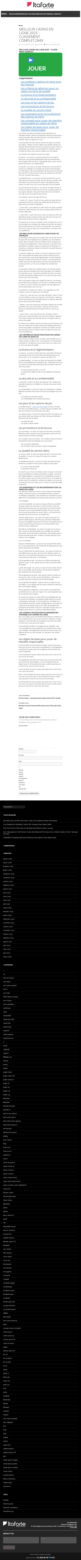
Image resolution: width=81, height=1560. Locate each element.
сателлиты (7, 1486)
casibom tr (6, 1155)
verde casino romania (10, 1467)
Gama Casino (7, 1200)
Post (4, 1388)
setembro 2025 (8, 885)
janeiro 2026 (7, 870)
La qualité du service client (36, 110)
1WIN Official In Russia (10, 997)
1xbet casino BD (8, 1019)
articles (5, 1061)
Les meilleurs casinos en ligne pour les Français (41, 83)
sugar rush (6, 1445)
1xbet (5, 1012)
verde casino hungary (10, 1460)
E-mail (21, 755)
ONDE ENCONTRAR (42, 14)
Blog (21, 25)
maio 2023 (6, 949)
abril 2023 (6, 953)
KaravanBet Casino (9, 1226)
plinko (5, 1369)
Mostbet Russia (8, 1294)
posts (5, 1392)
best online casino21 (10, 1125)
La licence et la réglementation (38, 95)
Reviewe (6, 1407)
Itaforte (39, 44)
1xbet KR (6, 1031)
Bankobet (6, 1098)
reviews (5, 1415)
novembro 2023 (8, 930)
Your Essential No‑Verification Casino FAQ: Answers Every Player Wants (27, 824)
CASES (33, 14)
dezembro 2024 (8, 919)
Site (20, 761)
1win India (6, 993)
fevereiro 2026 (8, 866)
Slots (5, 1430)
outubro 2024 (8, 926)
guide (5, 1219)
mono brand (7, 1256)
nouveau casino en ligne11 (12, 1328)
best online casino (9, 1117)
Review (5, 1403)
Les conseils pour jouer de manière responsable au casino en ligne (41, 122)
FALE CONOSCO (55, 14)
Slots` (5, 1433)
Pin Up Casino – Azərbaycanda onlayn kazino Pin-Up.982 (40, 697)
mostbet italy (7, 1287)
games (5, 1211)
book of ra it (7, 1151)
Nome (21, 749)
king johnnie (7, 1234)
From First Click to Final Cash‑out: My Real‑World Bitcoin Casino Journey (28, 828)
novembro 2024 (8, 923)
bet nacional (7, 1128)
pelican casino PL (9, 1351)
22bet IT (6, 1053)
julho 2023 (6, 945)
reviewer (6, 1411)
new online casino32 (10, 1320)
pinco (5, 1366)
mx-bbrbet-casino (9, 1309)
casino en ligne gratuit (39, 407)
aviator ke (6, 1087)
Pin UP (5, 1354)
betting (5, 1136)
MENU (4, 14)
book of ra (6, 1147)
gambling (6, 1204)
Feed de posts (8, 1504)
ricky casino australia (10, 1418)
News (5, 1324)
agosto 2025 (7, 889)
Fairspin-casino (8, 1192)
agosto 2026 (7, 859)
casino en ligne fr (9, 1162)
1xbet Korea (7, 1027)
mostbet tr (6, 1298)
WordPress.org (8, 1511)
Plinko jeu (6, 1377)
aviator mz (6, 1091)
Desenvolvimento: (31, 1557)
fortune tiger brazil (9, 1196)
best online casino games (12, 1121)
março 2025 (7, 908)
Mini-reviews (7, 1253)
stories (5, 1441)
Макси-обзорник (9, 1479)
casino (5, 1159)
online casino (7, 1332)
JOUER (37, 68)
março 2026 (7, 862)
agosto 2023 (7, 942)
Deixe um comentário (53, 44)
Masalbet (6, 1245)
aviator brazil (7, 1072)
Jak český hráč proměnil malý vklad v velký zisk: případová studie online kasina (30, 820)
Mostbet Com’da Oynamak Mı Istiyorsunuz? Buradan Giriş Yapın (40, 705)
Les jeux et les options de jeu (37, 102)
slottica (5, 1437)
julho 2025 (6, 893)
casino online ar (8, 1170)
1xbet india (6, 1023)
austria (5, 1064)
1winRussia (6, 1008)
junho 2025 (7, 896)
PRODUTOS (26, 14)
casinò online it (8, 1174)
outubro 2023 (8, 934)
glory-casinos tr (8, 1215)
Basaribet (6, 1102)
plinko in (6, 1373)
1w (4, 974)
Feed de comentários (10, 1507)
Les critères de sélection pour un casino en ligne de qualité (40, 90)
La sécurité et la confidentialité (38, 98)
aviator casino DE (9, 1076)
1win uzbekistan (8, 1004)
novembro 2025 (8, 877)
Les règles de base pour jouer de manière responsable (40, 128)
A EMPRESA (18, 14)
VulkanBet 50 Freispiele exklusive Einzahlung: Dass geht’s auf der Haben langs (29, 837)
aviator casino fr (8, 1079)
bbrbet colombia (9, 1106)
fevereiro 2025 (8, 911)
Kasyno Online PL (9, 1230)
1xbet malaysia (8, 1034)
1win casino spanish (10, 985)
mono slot (6, 1260)
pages (5, 1347)
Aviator (5, 1068)
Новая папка (7, 1482)
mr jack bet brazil (9, 1305)
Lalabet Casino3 (8, 1238)
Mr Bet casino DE (9, 1302)
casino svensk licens (10, 1177)
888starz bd (7, 1057)
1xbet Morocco (8, 1038)
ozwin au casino (8, 1343)
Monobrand (7, 1264)
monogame (7, 1272)
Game (5, 1208)
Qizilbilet (6, 1396)
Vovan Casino (7, 1471)
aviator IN (6, 1083)
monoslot (6, 1275)
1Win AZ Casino (8, 978)
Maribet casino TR (9, 1241)
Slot (4, 1426)
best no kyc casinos (10, 1113)
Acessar (6, 1500)
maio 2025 (6, 900)
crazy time (6, 1189)
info (4, 1223)
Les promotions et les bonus (37, 106)
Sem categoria (8, 1422)
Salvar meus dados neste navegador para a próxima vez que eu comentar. (22, 779)
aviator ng (6, 1095)
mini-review (7, 1249)
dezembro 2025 (8, 874)
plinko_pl (6, 1385)
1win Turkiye (7, 1000)
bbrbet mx (6, 1110)
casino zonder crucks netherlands (14, 1185)
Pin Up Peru (7, 1362)
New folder (7, 1317)
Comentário (22, 727)
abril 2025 (6, 904)
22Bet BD (6, 1049)
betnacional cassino (10, 1132)
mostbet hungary (9, 1283)
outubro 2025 (7, 881)
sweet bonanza (8, 1449)
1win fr (5, 989)
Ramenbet (6, 1400)
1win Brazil (6, 982)
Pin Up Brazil (7, 1358)
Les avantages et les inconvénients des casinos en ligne (41, 115)
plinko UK (6, 1381)
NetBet (5, 1313)
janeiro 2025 (7, 915)
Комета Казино (8, 1475)
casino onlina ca (8, 1166)
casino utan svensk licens (11, 1181)
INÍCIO (11, 14)
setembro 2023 (8, 938)
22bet (5, 1046)
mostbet (6, 1279)
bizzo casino (7, 1140)
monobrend (7, 1268)
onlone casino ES (9, 1339)
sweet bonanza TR (9, 1452)
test (4, 1456)
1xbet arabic (7, 1015)
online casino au (8, 1336)
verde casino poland (10, 1464)
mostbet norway (8, 1290)
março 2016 (7, 957)
